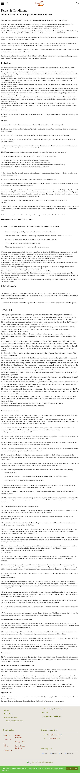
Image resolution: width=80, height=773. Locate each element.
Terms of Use (8, 750)
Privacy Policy (20, 742)
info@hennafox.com (55, 735)
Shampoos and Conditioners (51, 716)
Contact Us (7, 740)
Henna (6, 710)
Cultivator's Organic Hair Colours (53, 709)
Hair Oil (45, 712)
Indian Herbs (8, 714)
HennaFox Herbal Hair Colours (15, 720)
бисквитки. (6, 770)
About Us (7, 735)
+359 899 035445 (54, 739)
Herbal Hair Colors (10, 718)
